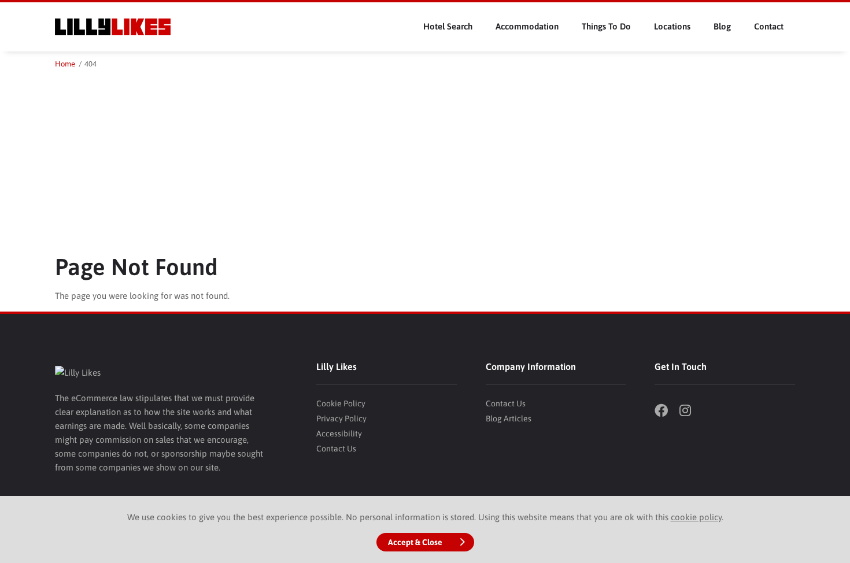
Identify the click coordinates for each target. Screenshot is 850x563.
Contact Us (336, 448)
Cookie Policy (340, 403)
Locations (672, 26)
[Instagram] (690, 411)
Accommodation (527, 26)
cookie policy (696, 517)
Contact (769, 26)
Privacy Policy (341, 418)
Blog (722, 26)
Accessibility (339, 433)
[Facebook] (666, 411)
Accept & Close (415, 542)
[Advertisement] (425, 157)
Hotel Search (447, 26)
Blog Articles (508, 418)
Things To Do (606, 26)
